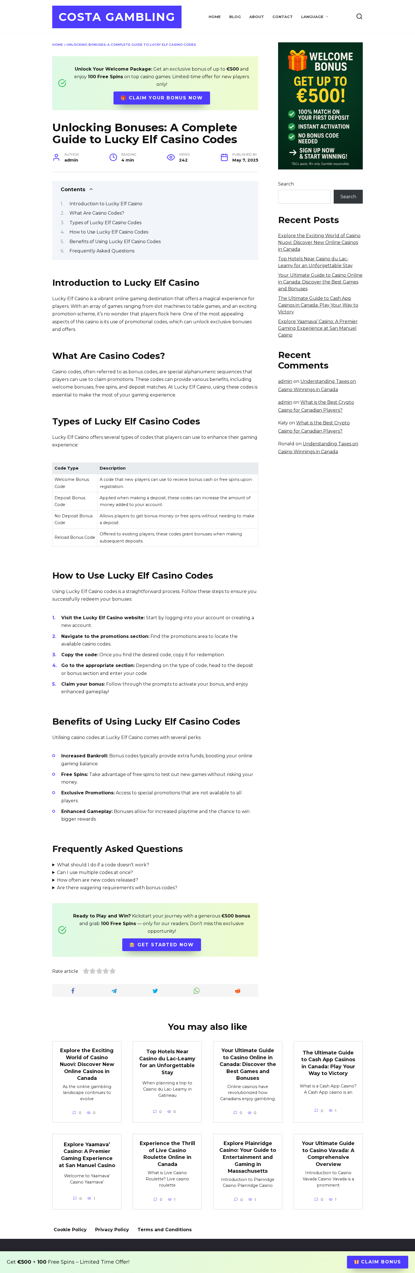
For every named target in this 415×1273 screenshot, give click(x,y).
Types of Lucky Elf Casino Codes (105, 222)
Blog (235, 17)
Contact (282, 17)
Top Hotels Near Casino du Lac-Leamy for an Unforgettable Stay (167, 1062)
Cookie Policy (70, 1229)
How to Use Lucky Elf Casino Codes (108, 232)
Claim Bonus (380, 1262)
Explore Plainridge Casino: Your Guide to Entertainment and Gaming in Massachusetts (247, 1157)
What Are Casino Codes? (96, 213)
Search (286, 184)
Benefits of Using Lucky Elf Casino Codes (115, 241)
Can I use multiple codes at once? (95, 872)
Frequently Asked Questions (101, 251)
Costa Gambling (116, 17)
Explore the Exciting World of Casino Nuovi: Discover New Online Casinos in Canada (319, 242)
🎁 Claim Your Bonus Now (162, 98)
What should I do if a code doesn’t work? (103, 864)
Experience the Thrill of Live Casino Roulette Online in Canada (167, 1153)
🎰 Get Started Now (161, 944)
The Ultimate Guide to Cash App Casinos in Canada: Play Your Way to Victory (318, 305)
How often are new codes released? (97, 880)
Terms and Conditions (164, 1229)
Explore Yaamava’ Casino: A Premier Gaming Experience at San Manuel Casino (318, 328)
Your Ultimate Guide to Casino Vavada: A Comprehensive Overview (328, 1153)
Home (215, 17)
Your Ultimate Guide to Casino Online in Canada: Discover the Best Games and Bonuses (320, 282)
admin (285, 381)
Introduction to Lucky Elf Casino (105, 203)
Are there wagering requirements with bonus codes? (117, 887)
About (256, 17)
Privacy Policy (112, 1229)
